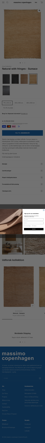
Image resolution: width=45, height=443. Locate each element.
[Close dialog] (43, 210)
